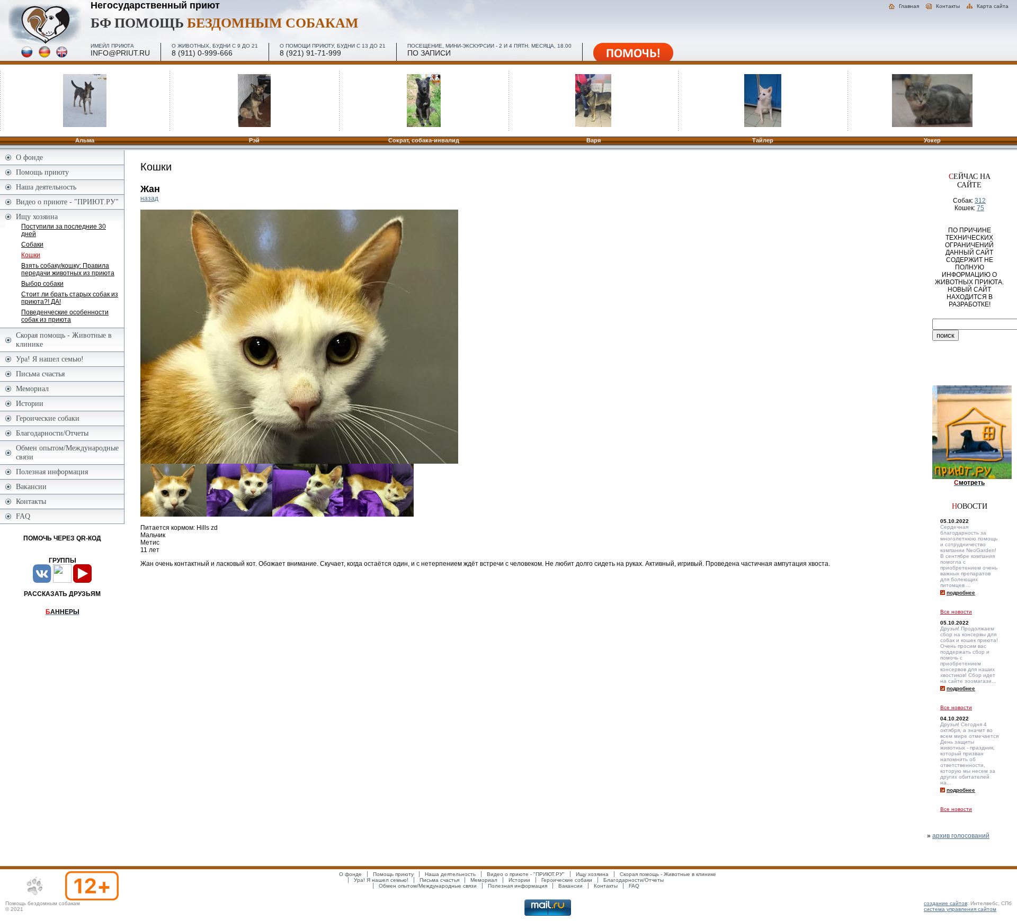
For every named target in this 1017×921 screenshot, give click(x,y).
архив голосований (960, 835)
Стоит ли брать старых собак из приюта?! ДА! (69, 298)
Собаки (32, 244)
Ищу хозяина (37, 216)
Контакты (948, 6)
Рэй (254, 140)
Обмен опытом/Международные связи (67, 452)
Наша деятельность (46, 187)
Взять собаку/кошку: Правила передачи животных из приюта (67, 269)
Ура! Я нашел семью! (50, 359)
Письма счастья (40, 373)
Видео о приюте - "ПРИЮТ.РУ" (67, 201)
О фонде (29, 157)
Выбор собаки (42, 283)
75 (980, 208)
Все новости (956, 612)
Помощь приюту (42, 172)
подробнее (961, 592)
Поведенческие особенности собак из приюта (65, 316)
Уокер (932, 140)
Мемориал (32, 388)
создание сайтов (945, 903)
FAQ (23, 516)
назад (149, 198)
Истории (29, 403)
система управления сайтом (960, 909)
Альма (84, 140)
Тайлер (762, 140)
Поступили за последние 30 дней (63, 230)
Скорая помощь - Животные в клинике (64, 339)
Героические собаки (47, 418)
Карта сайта (993, 6)
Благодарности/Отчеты (52, 433)
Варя (593, 140)
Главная (909, 6)
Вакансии (31, 486)
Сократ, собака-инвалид (423, 140)
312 (980, 200)
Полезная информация (52, 471)
